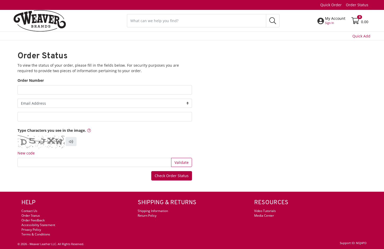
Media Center (264, 215)
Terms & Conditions (35, 234)
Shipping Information (153, 211)
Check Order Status (172, 175)
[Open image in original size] (40, 20)
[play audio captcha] (71, 141)
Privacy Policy (31, 229)
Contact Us (29, 211)
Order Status (357, 4)
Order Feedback (33, 220)
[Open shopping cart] (355, 21)
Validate (181, 162)
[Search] (273, 20)
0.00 (364, 21)
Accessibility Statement (38, 225)
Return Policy (147, 215)
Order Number (31, 80)
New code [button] (26, 153)
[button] (335, 20)
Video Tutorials (265, 211)
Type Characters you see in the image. (52, 130)
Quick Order (331, 4)
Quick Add (361, 36)
